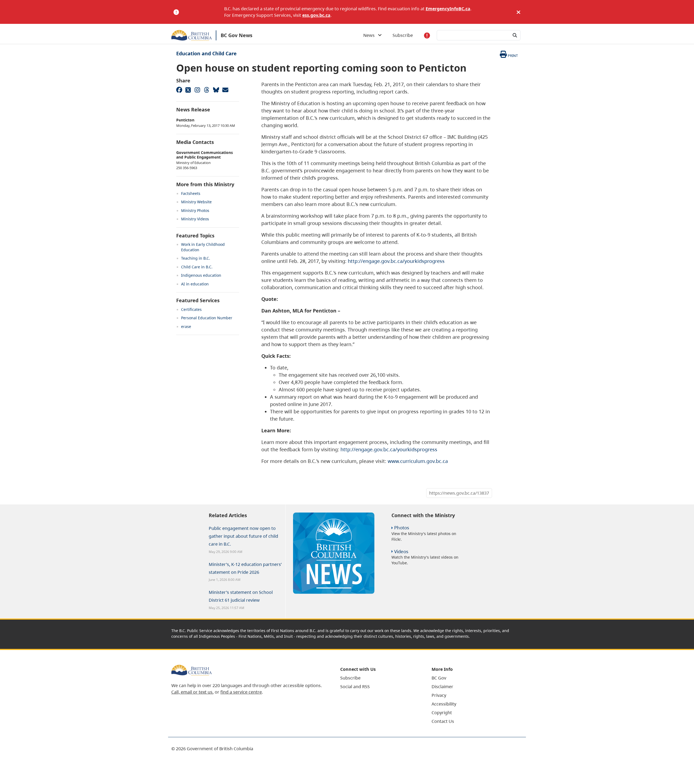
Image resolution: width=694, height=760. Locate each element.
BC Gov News (236, 35)
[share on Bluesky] (216, 89)
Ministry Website (196, 201)
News (370, 35)
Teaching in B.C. (195, 258)
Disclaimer (442, 687)
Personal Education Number (206, 317)
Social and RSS (355, 687)
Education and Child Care (206, 53)
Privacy (439, 695)
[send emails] (225, 89)
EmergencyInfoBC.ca (448, 9)
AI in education (195, 283)
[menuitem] (379, 678)
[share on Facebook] (179, 89)
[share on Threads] (206, 89)
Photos (401, 527)
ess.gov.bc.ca (316, 15)
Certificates (191, 309)
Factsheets (190, 193)
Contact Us (443, 721)
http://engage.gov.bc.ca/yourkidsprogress (396, 261)
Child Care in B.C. (197, 266)
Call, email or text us (192, 692)
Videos (401, 551)
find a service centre (241, 692)
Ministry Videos (195, 218)
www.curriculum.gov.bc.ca (418, 461)
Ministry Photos (195, 210)
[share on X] (188, 89)
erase (186, 326)
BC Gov (439, 678)
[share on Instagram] (197, 89)
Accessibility (444, 704)
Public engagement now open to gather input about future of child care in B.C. (243, 536)
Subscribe (403, 35)
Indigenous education (201, 275)
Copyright (442, 713)
